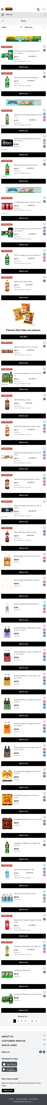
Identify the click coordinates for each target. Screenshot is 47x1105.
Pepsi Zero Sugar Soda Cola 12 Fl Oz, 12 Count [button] (27, 507)
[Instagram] (44, 1053)
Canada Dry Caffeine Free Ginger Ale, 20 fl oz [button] (27, 844)
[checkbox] (44, 47)
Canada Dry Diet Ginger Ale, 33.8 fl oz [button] (27, 947)
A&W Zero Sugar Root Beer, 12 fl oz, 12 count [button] (27, 454)
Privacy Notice (34, 1099)
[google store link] (9, 1071)
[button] (38, 9)
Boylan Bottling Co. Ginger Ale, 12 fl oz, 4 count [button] (27, 701)
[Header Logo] (8, 9)
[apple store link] (9, 1066)
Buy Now (23, 337)
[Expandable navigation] (2, 9)
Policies (11, 1099)
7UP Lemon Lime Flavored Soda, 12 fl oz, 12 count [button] (27, 52)
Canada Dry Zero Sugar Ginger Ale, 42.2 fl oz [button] (28, 116)
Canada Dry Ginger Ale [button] (23, 971)
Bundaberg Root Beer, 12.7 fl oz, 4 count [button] (28, 819)
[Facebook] (40, 1053)
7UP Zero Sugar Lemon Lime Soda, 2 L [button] (27, 255)
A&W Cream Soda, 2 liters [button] (23, 282)
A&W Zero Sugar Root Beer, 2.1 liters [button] (27, 479)
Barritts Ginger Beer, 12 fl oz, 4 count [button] (27, 556)
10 (32, 1021)
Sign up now (8, 1090)
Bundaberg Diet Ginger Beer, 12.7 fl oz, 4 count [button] (27, 773)
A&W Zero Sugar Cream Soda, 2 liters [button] (27, 427)
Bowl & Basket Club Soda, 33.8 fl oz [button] (26, 604)
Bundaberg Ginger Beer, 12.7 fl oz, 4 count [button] (26, 797)
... (28, 1021)
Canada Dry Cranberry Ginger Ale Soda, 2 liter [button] (28, 921)
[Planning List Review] (44, 10)
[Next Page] (37, 1021)
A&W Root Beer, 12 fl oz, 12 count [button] (26, 347)
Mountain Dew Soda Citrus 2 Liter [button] (25, 165)
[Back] (3, 21)
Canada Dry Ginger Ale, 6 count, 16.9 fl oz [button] (27, 375)
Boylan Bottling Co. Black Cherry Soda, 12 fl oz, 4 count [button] (27, 629)
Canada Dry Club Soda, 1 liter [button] (24, 870)
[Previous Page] (10, 1021)
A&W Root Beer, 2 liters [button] (23, 400)
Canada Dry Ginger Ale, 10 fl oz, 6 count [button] (28, 994)
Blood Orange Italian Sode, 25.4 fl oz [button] (26, 580)
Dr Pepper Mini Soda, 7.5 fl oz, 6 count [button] (27, 202)
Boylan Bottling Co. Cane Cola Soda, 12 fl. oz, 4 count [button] (27, 653)
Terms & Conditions (21, 1099)
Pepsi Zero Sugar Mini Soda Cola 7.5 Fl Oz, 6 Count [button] (27, 140)
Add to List (23, 67)
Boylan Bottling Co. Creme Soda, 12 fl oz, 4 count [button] (27, 677)
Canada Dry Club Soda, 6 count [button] (25, 894)
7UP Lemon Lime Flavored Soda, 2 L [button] (26, 78)
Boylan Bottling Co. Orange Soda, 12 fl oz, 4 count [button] (27, 725)
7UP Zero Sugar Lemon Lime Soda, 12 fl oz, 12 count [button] (27, 230)
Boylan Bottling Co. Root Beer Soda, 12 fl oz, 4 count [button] (27, 749)
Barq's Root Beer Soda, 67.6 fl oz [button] (25, 532)
